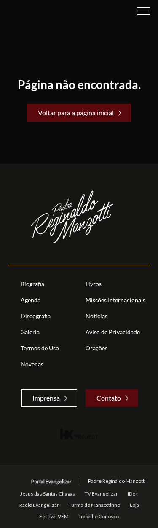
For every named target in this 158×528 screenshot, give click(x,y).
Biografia (32, 283)
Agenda (30, 299)
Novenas (32, 364)
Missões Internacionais (115, 299)
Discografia (36, 316)
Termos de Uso (40, 348)
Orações (96, 348)
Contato (108, 398)
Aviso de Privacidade (113, 332)
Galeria (30, 332)
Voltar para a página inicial (76, 112)
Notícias (96, 316)
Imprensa (46, 398)
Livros (94, 283)
